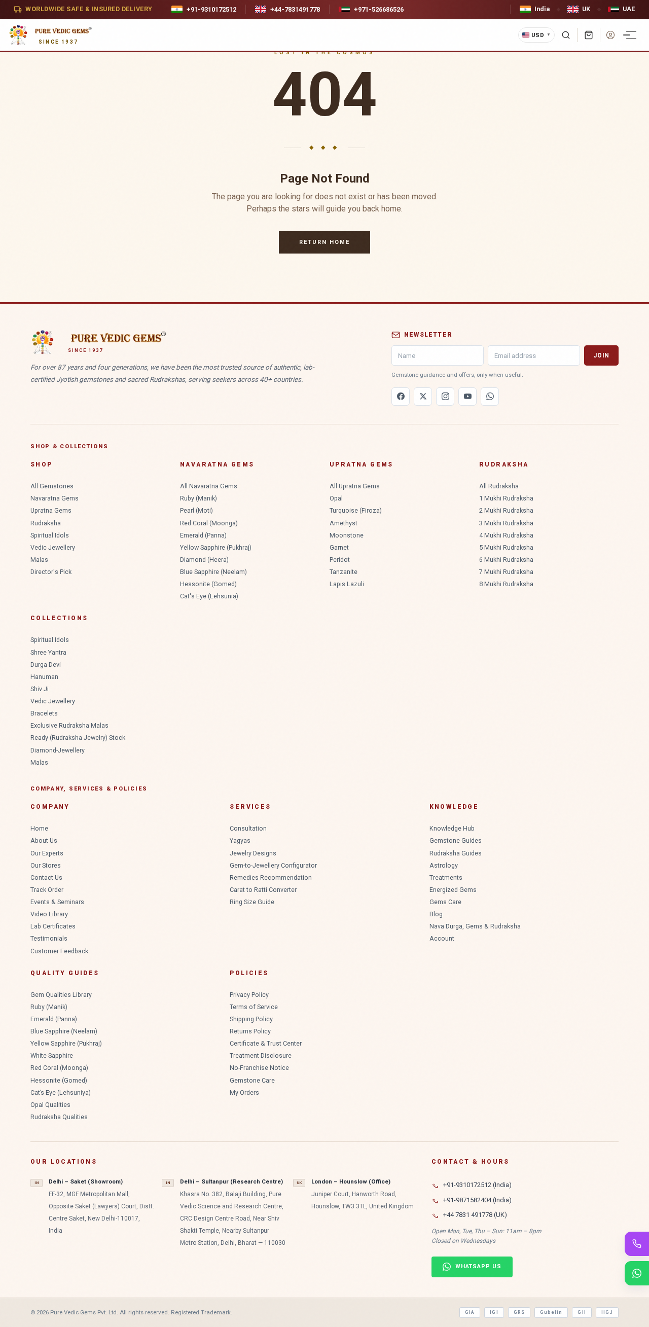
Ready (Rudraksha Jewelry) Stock (77, 737)
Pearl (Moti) (196, 510)
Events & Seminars (57, 902)
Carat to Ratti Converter (263, 889)
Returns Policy (250, 1031)
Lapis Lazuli (347, 584)
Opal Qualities (50, 1104)
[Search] (566, 35)
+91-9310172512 (211, 9)
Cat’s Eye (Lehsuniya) (60, 1092)
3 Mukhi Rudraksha (506, 523)
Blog (436, 914)
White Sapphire (51, 1055)
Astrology (443, 865)
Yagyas (240, 840)
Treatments (445, 877)
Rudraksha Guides (455, 853)
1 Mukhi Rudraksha (506, 498)
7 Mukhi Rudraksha (506, 572)
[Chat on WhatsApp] (637, 1273)
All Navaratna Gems (208, 486)
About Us (43, 840)
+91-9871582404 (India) (477, 1200)
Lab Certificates (53, 926)
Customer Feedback (59, 951)
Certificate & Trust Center (266, 1043)
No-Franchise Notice (259, 1067)
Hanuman (44, 676)
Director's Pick (50, 572)
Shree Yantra (48, 652)
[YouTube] (467, 396)
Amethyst (343, 523)
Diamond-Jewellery (57, 750)
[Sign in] (610, 35)
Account (441, 938)
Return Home (324, 242)
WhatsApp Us (478, 1266)
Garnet (339, 547)
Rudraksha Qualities (59, 1117)
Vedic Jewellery (52, 547)
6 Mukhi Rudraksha (506, 559)
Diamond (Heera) (204, 559)
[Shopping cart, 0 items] (589, 35)
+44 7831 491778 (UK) (475, 1214)
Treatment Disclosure (261, 1055)
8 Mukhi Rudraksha (506, 584)
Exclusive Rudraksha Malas (69, 725)
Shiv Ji (39, 689)
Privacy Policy (249, 994)
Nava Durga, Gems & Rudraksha (475, 926)
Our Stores (45, 865)
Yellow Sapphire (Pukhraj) (215, 547)
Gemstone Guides (455, 840)
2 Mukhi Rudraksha (506, 510)
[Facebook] (400, 396)
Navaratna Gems (54, 498)
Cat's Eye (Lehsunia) (209, 596)
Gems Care (445, 902)
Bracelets (44, 713)
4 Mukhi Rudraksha (506, 535)
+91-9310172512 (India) (477, 1185)
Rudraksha (45, 523)
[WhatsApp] (490, 396)
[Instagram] (445, 396)
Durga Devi (45, 664)
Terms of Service (254, 1007)
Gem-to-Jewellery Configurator (273, 865)
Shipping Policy (251, 1019)
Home (39, 828)
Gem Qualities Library (61, 994)
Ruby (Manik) (198, 498)
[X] (423, 396)
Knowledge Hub (452, 828)
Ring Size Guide (252, 902)
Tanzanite (343, 572)
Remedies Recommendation (271, 877)
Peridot (340, 559)
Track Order (46, 889)
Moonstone (347, 535)
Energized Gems (453, 889)
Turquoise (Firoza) (356, 510)
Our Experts (46, 853)
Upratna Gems (50, 510)
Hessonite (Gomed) (208, 584)
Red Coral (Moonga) (209, 523)
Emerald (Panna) (203, 535)
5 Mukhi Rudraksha (506, 547)
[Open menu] (631, 35)
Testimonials (48, 938)
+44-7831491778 (295, 9)
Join (601, 355)
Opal (336, 498)
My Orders (244, 1092)
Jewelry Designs (253, 853)
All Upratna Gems (355, 486)
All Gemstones (52, 486)
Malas (39, 559)
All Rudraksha (499, 486)
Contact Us (46, 877)
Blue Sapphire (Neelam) (213, 572)
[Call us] (637, 1244)
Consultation (248, 828)
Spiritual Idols (49, 535)
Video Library (49, 914)
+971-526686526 (379, 9)
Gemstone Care (252, 1080)
